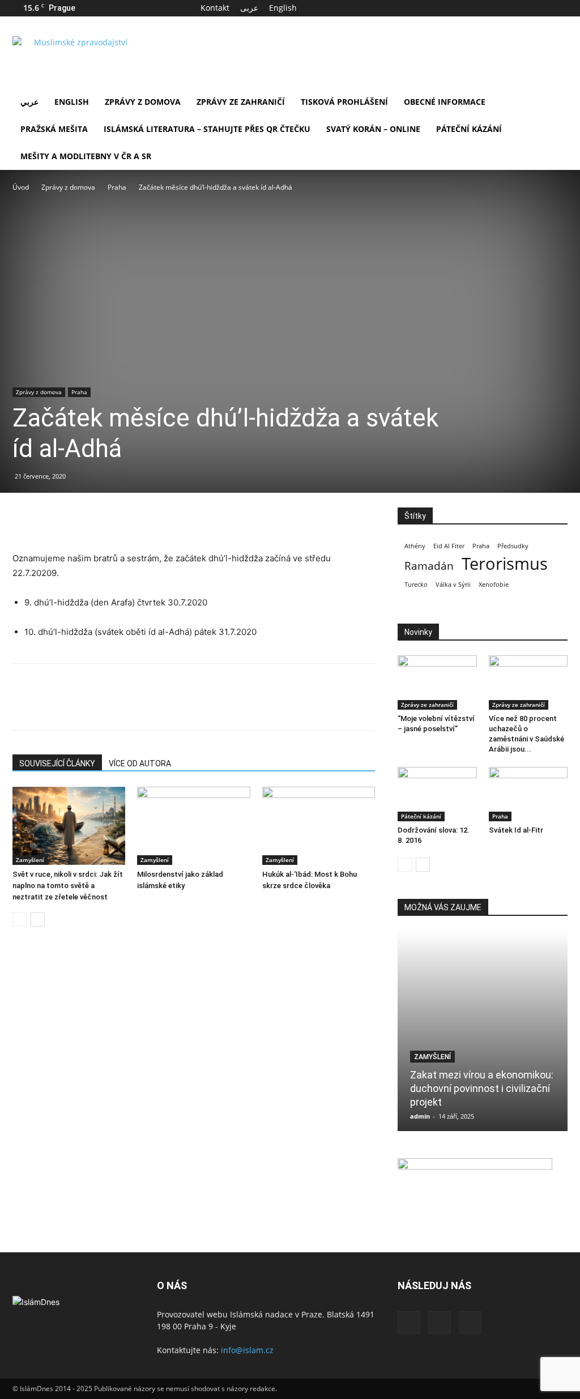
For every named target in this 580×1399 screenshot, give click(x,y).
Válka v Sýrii (453, 584)
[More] (128, 518)
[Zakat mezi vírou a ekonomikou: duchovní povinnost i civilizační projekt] (483, 1031)
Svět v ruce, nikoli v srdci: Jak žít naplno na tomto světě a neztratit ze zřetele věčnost (67, 885)
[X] (540, 8)
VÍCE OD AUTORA (140, 763)
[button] (554, 102)
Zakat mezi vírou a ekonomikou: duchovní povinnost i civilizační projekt (481, 1088)
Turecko (416, 584)
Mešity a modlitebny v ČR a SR (85, 156)
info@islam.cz (247, 1350)
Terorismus (505, 564)
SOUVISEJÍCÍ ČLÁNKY (57, 763)
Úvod (20, 187)
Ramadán (429, 566)
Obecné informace (444, 101)
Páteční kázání (469, 128)
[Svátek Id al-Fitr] (528, 794)
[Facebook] (521, 8)
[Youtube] (559, 8)
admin (420, 1116)
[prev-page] (19, 919)
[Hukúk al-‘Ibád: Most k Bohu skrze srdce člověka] (318, 825)
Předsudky (512, 546)
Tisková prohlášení (344, 101)
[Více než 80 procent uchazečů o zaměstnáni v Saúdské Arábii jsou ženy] (528, 682)
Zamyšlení (30, 860)
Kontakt (215, 7)
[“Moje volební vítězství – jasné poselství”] (437, 682)
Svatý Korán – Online (373, 128)
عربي (29, 101)
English (283, 7)
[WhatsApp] (102, 518)
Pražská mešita (54, 128)
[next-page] (38, 919)
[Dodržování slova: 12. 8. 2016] (437, 794)
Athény (414, 546)
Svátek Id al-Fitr (516, 830)
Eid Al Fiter (448, 546)
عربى (249, 7)
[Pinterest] (76, 518)
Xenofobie (494, 584)
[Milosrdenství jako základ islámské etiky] (193, 825)
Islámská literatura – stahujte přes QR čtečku (207, 128)
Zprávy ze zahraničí (241, 101)
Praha (117, 187)
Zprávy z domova (143, 101)
